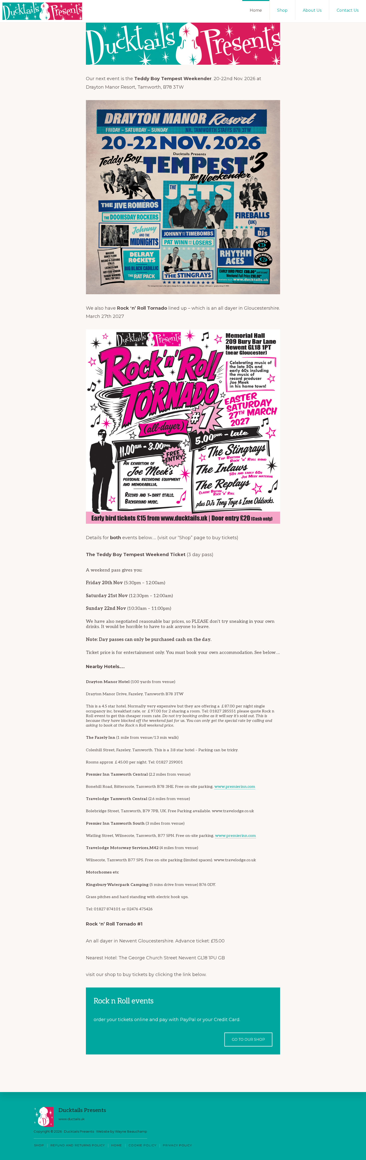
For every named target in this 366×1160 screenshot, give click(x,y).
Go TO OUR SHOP (248, 1039)
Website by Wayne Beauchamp (121, 1131)
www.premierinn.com (234, 786)
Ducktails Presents (79, 1131)
